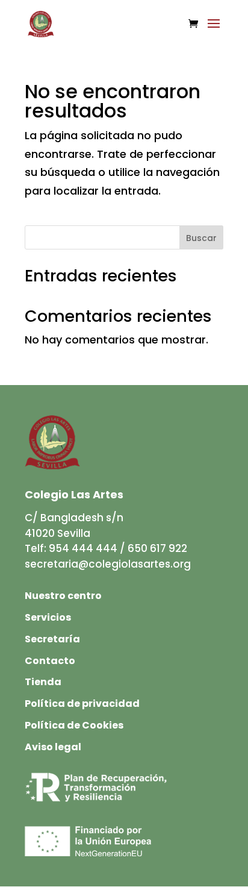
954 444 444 (83, 548)
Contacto (50, 661)
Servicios (48, 617)
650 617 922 (157, 548)
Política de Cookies (74, 725)
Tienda (43, 682)
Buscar (201, 238)
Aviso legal (53, 747)
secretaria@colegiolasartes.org (108, 564)
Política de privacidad (82, 703)
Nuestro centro (63, 596)
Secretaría (52, 639)
